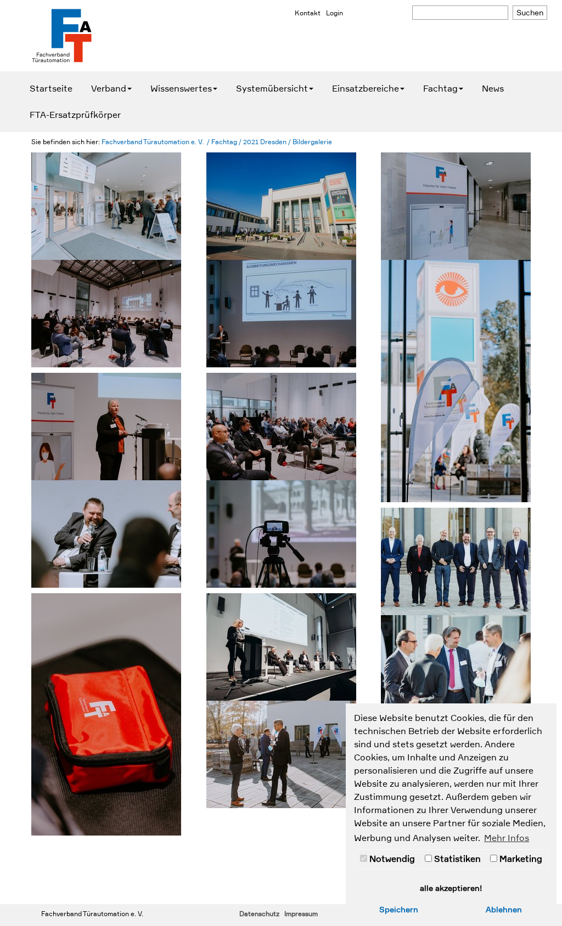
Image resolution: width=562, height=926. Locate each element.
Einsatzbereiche (365, 89)
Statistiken (456, 859)
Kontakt (308, 13)
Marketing (519, 859)
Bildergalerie (312, 142)
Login (334, 13)
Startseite (51, 89)
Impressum (301, 914)
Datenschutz (259, 914)
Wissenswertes (181, 89)
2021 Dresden (264, 142)
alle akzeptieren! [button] (451, 888)
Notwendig (391, 859)
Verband (108, 89)
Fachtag (440, 89)
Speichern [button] (398, 909)
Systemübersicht (272, 89)
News (493, 89)
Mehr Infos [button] (506, 838)
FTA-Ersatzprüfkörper (75, 115)
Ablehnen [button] (504, 909)
